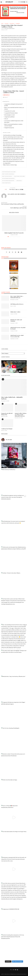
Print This (7, 94)
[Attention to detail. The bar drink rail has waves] (14, 765)
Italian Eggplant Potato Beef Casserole (14, 233)
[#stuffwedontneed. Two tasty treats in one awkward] (14, 533)
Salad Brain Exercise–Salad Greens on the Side (17, 336)
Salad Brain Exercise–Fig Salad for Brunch (17, 328)
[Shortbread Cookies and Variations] (5, 321)
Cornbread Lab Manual (6, 428)
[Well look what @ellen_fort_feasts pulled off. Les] (14, 455)
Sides (2, 23)
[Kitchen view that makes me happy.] (14, 791)
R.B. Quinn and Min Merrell (9, 28)
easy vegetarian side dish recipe (8, 180)
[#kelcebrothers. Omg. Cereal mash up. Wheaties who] (14, 688)
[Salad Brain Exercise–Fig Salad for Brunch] (5, 329)
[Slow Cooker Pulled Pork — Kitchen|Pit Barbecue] (5, 298)
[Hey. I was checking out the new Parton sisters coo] (14, 636)
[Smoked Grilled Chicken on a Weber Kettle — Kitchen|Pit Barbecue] (21, 408)
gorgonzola (19, 180)
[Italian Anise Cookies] (5, 313)
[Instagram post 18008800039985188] (14, 920)
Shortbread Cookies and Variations (16, 320)
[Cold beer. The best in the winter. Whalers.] (14, 584)
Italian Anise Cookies (15, 312)
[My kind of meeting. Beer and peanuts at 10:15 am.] (14, 946)
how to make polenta (6, 182)
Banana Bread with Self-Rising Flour (7, 414)
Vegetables (18, 23)
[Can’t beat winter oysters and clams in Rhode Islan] (14, 610)
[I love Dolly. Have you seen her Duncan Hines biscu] (14, 895)
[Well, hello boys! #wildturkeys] (14, 481)
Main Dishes (12, 23)
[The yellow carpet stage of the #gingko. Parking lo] (14, 662)
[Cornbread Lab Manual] (7, 423)
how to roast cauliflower (19, 176)
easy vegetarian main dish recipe (8, 178)
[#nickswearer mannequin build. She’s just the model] (14, 869)
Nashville (6, 23)
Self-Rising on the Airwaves (16, 304)
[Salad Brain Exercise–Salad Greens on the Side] (5, 337)
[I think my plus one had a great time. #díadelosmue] (14, 558)
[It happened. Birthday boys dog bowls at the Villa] (14, 714)
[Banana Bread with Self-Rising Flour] (7, 408)
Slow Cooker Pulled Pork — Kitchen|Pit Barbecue (16, 297)
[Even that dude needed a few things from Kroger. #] (14, 843)
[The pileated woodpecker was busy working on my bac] (14, 507)
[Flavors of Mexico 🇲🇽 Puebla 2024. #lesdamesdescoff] (14, 817)
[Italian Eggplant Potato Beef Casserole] (14, 223)
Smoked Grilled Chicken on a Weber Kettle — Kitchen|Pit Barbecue (20, 415)
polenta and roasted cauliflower (8, 171)
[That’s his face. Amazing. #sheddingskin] (14, 739)
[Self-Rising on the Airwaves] (5, 306)
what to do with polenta (7, 176)
